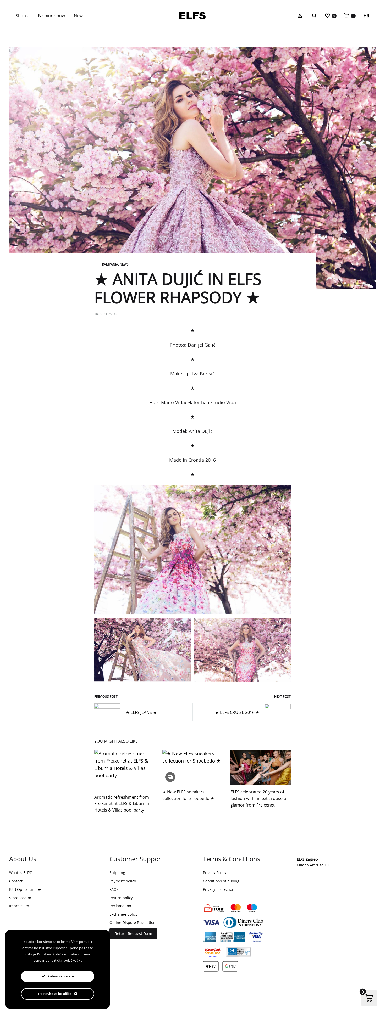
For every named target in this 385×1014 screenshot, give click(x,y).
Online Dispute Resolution (132, 922)
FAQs (113, 889)
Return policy (121, 897)
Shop (21, 16)
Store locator (20, 897)
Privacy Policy (214, 872)
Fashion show (51, 16)
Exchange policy (123, 914)
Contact (16, 880)
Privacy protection (218, 889)
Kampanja (110, 264)
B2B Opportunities (25, 889)
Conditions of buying (221, 880)
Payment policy (122, 880)
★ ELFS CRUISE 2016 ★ (237, 712)
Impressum (19, 905)
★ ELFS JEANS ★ (141, 712)
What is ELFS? (21, 872)
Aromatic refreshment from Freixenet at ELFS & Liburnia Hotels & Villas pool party (121, 803)
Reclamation (120, 905)
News (79, 16)
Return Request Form (133, 933)
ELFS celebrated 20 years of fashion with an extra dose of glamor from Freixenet (259, 798)
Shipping (117, 872)
